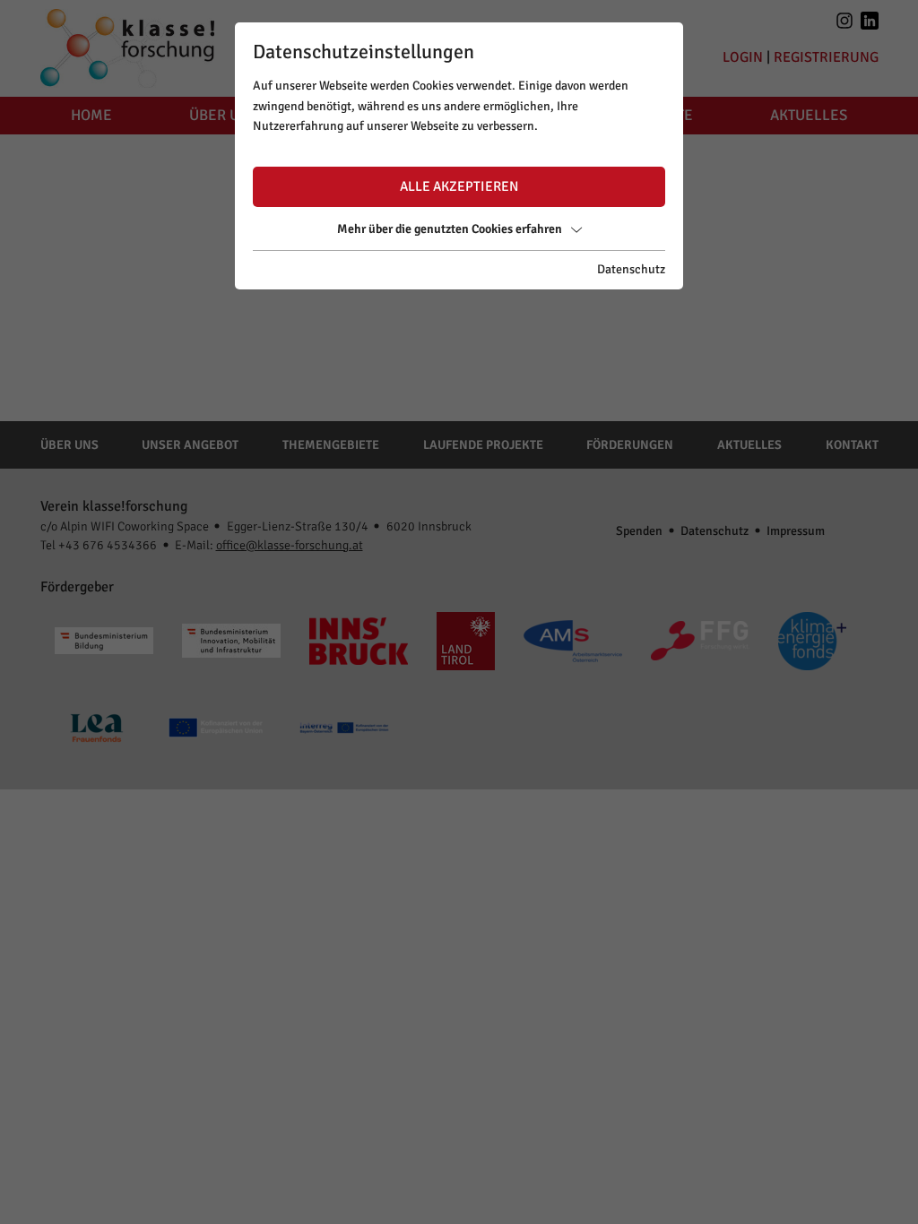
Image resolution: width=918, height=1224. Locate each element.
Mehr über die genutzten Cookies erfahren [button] (449, 229)
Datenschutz (631, 269)
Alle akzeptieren (459, 186)
